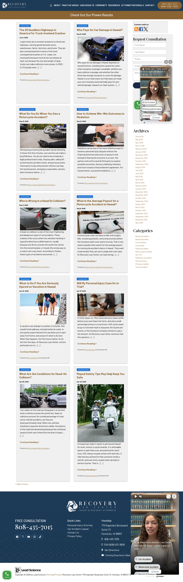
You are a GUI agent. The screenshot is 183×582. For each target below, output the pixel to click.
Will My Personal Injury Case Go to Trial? (98, 284)
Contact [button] (149, 5)
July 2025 (139, 170)
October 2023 (140, 210)
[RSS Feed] (136, 29)
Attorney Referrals (132, 5)
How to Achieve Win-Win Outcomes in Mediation (100, 115)
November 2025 (141, 158)
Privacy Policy (74, 536)
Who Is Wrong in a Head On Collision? (42, 200)
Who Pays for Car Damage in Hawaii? (100, 29)
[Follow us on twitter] (146, 29)
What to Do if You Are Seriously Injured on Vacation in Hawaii (39, 284)
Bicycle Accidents (142, 236)
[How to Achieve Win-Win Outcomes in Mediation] (100, 135)
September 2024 (141, 201)
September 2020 (141, 217)
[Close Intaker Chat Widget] (174, 496)
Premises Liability (142, 264)
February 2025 (140, 186)
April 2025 (139, 180)
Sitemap (50, 574)
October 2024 (140, 198)
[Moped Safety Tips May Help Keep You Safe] (100, 413)
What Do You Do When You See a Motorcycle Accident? (39, 115)
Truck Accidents (141, 267)
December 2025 (141, 155)
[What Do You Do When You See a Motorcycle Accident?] (43, 136)
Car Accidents (25, 26)
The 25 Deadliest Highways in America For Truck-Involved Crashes (42, 31)
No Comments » (44, 80)
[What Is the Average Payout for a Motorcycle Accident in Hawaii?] (100, 222)
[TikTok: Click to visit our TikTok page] (40, 536)
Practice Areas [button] (70, 5)
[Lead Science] (28, 569)
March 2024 (139, 207)
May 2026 (139, 140)
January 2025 (140, 189)
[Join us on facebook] (141, 29)
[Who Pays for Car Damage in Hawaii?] (100, 49)
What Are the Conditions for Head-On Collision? (43, 375)
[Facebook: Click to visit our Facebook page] (17, 536)
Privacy (58, 574)
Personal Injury (82, 109)
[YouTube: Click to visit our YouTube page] (28, 536)
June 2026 (139, 136)
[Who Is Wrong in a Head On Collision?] (43, 219)
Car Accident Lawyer (78, 528)
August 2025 (140, 167)
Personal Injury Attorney (80, 525)
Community (101, 5)
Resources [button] (114, 5)
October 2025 (140, 161)
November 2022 (141, 213)
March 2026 (139, 146)
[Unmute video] (135, 496)
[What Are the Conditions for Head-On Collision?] (43, 396)
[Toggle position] (168, 496)
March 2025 (139, 183)
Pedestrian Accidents (143, 258)
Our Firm (138, 255)
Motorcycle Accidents (27, 109)
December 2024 (141, 192)
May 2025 (139, 176)
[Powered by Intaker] (160, 576)
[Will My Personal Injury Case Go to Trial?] (100, 304)
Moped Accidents (83, 369)
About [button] (57, 5)
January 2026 (140, 152)
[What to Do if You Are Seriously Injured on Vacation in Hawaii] (43, 308)
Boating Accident (141, 239)
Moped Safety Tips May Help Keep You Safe (100, 375)
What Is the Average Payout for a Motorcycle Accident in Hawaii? (98, 202)
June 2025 (139, 173)
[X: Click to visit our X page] (23, 536)
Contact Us (73, 532)
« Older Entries (21, 484)
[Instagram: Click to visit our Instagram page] (34, 536)
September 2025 (141, 164)
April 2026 (139, 143)
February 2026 (140, 149)
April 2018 (139, 223)
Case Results (87, 5)
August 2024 (140, 204)
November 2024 (141, 195)
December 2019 (141, 220)
